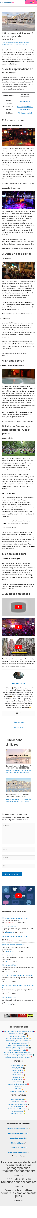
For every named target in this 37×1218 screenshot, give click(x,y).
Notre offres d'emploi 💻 (18, 1138)
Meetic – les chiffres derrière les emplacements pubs (18, 1193)
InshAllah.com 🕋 (18, 1082)
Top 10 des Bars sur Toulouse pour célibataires (18, 1180)
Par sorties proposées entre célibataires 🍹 (18, 1052)
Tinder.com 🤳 (18, 1089)
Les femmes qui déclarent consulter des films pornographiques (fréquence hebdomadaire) (19, 1166)
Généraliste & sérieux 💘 (18, 1102)
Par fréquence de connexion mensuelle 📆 (18, 1057)
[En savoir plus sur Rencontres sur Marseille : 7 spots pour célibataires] (18, 785)
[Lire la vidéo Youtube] (18, 607)
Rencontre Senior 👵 (18, 1111)
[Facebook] (20, 713)
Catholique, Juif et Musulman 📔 (18, 1109)
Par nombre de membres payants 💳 (18, 1038)
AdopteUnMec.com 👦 (18, 1065)
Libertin (13, 365)
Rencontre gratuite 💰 (18, 1099)
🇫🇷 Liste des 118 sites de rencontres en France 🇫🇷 (18, 1031)
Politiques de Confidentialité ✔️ (18, 1152)
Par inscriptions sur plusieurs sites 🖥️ (18, 1048)
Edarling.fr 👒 (18, 1072)
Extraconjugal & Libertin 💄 (18, 1106)
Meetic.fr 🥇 (18, 1086)
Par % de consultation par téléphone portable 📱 (19, 1055)
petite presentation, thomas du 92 (13, 945)
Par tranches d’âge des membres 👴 (19, 1045)
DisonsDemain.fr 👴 (18, 1070)
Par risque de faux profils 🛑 (18, 1050)
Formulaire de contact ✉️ (18, 1148)
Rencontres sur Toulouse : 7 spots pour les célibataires (18, 767)
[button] (31, 2)
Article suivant (18, 727)
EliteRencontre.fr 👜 (18, 1075)
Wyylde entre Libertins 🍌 (18, 1091)
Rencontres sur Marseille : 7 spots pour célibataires (18, 795)
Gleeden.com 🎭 (18, 1077)
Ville (11, 45)
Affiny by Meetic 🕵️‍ (18, 1068)
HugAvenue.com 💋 (18, 1079)
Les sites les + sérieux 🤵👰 (18, 1034)
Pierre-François (9, 922)
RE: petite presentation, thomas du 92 (15, 918)
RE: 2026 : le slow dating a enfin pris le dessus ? (18, 975)
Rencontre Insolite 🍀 (18, 1113)
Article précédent (18, 722)
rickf (6, 981)
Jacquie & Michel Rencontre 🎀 (18, 1084)
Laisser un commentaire (10, 43)
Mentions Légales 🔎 (18, 1143)
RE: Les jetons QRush (9, 926)
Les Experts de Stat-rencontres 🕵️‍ (18, 1128)
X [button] (35, 1211)
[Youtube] (17, 713)
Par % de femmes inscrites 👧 (18, 1036)
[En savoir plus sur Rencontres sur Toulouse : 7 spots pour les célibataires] (18, 756)
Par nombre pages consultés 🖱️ (18, 1043)
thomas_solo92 (9, 951)
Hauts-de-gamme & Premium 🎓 (18, 1104)
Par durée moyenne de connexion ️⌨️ (18, 1041)
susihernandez (9, 932)
